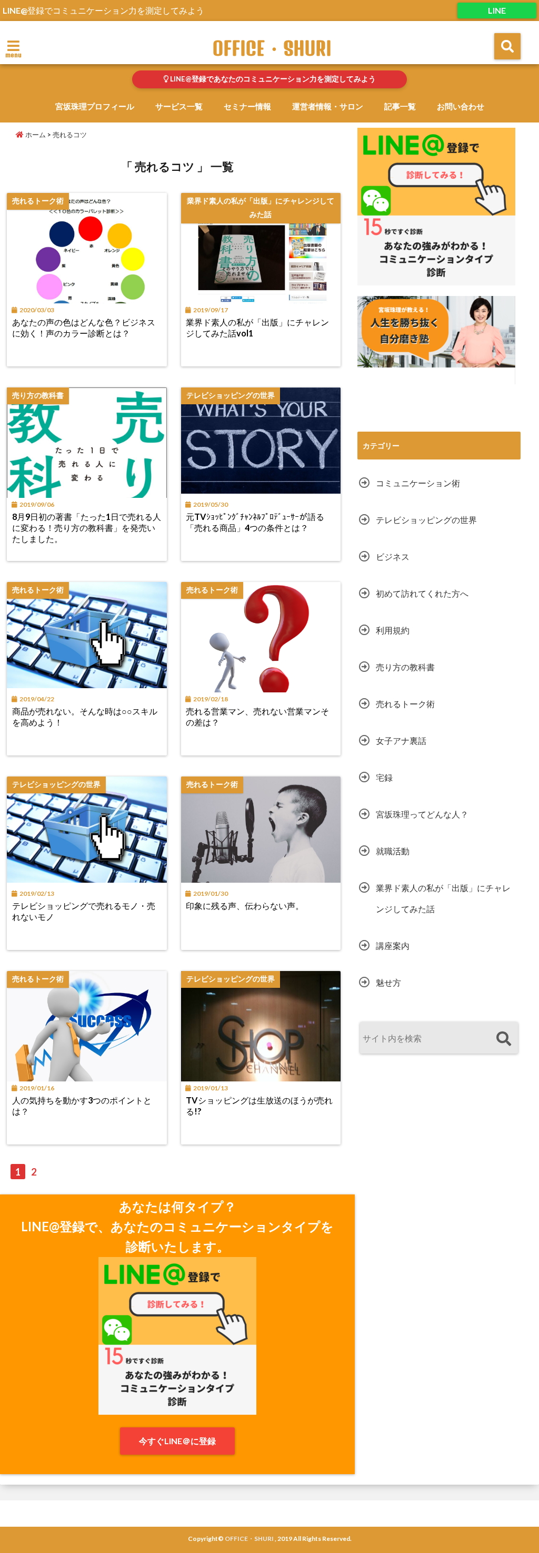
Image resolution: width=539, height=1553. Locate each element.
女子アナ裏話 (401, 740)
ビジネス (393, 556)
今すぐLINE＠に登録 (177, 1441)
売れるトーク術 (405, 704)
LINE (497, 10)
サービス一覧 (179, 106)
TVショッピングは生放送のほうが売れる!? (259, 1105)
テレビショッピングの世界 (426, 520)
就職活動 (393, 851)
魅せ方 (388, 982)
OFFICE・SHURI (272, 48)
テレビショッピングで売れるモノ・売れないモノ (83, 911)
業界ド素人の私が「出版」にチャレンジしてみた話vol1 (257, 327)
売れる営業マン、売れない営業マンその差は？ (257, 716)
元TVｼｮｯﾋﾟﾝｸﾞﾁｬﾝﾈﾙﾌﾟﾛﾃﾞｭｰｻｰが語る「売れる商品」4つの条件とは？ (255, 522)
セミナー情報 (247, 106)
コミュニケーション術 (418, 483)
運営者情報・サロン (327, 106)
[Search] (503, 1039)
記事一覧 (400, 106)
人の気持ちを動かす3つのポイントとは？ (82, 1105)
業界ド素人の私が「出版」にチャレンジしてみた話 (443, 898)
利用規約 (393, 630)
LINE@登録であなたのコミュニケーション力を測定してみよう (272, 79)
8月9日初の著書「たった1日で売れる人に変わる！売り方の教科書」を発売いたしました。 (86, 528)
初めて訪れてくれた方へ (422, 593)
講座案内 (393, 946)
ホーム (35, 134)
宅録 (384, 777)
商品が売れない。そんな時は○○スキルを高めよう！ (84, 716)
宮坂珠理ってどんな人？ (422, 814)
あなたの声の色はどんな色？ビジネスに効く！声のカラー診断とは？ (83, 327)
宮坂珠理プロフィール (94, 106)
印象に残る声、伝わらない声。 (245, 906)
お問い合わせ (460, 106)
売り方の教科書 (405, 667)
